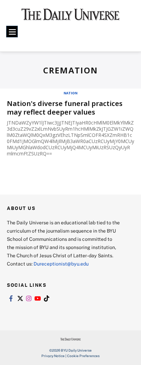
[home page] (70, 17)
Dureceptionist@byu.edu (61, 264)
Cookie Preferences (83, 356)
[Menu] (12, 31)
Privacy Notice (53, 356)
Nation (71, 93)
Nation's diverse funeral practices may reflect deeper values (65, 108)
